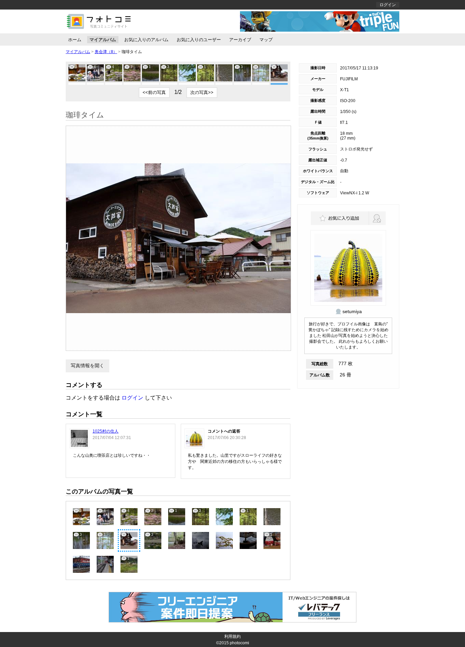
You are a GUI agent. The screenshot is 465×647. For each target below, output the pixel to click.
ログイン (388, 4)
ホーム (74, 39)
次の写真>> (201, 92)
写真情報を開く (87, 365)
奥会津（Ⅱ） (106, 51)
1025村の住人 (105, 431)
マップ (266, 39)
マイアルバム (103, 39)
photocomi (239, 643)
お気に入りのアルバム (146, 39)
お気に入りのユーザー (199, 39)
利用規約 (232, 636)
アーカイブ (240, 39)
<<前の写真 (154, 92)
